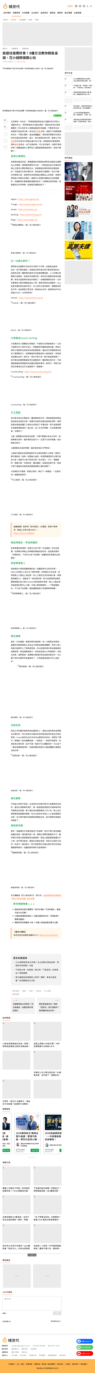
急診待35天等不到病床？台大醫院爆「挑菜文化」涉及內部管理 (16, 1247)
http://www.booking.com (31, 214)
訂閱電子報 (32, 1355)
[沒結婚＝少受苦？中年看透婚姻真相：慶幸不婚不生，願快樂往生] (47, 1233)
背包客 (39, 991)
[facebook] (76, 6)
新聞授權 (29, 1364)
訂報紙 (67, 1364)
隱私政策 (62, 1355)
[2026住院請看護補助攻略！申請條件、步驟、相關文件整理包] (69, 114)
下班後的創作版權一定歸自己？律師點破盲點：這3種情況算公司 (47, 1189)
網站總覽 (83, 1364)
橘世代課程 (15, 1352)
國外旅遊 (16, 991)
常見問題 (42, 1355)
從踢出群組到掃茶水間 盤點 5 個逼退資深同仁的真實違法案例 (82, 93)
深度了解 (10, 1150)
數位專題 (68, 12)
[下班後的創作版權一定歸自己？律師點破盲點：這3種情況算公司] (47, 1176)
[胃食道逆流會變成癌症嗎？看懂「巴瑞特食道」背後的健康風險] (69, 121)
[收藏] (5, 140)
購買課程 (70, 6)
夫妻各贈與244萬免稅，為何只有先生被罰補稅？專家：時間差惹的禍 (16, 1218)
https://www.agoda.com (28, 199)
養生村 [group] (6, 20)
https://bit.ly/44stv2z (49, 935)
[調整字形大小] (5, 146)
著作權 (44, 1364)
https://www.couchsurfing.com (37, 371)
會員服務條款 (52, 1355)
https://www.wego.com (28, 219)
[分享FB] (5, 120)
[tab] (28, 1157)
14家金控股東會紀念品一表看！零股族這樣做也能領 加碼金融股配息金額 (16, 1045)
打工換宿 (48, 991)
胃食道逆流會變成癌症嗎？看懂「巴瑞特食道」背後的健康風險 (82, 120)
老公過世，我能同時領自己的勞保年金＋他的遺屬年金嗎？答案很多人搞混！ (82, 107)
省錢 (24, 991)
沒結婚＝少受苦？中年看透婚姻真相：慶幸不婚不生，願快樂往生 (47, 1247)
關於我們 (75, 1364)
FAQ (18, 1364)
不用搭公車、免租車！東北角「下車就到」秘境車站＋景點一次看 (82, 86)
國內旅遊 (16, 994)
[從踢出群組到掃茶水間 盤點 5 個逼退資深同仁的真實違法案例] (69, 93)
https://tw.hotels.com (27, 209)
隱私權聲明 (51, 1364)
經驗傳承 (25, 48)
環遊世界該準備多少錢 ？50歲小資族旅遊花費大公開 (36, 922)
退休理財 (7, 12)
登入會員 (23, 1355)
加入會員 (14, 1355)
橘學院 (60, 12)
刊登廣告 (11, 1364)
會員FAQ (24, 1352)
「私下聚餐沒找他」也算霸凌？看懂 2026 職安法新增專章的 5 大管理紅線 (47, 1218)
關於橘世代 (15, 1349)
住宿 (31, 991)
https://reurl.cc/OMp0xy (24, 533)
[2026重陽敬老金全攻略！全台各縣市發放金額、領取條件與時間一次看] (69, 80)
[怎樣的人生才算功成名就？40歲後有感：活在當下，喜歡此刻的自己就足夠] (47, 1060)
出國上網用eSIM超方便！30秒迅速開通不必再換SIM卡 (47, 1045)
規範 (4, 1313)
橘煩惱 (52, 12)
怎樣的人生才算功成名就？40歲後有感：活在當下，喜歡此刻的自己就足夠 (47, 1073)
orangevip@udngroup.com (21, 1346)
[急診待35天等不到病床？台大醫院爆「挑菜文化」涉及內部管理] (16, 1233)
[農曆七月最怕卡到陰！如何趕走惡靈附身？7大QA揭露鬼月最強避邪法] (16, 1176)
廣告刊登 (25, 1349)
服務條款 (37, 1364)
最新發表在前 (55, 1321)
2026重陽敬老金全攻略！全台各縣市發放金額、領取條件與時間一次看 (82, 80)
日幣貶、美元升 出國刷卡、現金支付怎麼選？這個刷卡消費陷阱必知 (16, 1102)
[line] (80, 6)
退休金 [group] (14, 20)
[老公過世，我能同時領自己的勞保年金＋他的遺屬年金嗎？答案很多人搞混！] (69, 107)
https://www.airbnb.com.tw (31, 297)
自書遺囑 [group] (23, 20)
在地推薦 (25, 12)
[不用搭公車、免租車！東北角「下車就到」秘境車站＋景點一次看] (69, 87)
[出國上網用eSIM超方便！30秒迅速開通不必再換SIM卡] (47, 1031)
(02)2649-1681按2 (39, 1346)
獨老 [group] (37, 20)
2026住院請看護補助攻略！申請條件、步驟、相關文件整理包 (82, 114)
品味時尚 (44, 12)
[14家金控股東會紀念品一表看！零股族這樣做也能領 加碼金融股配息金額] (16, 1031)
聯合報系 (60, 1364)
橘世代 (5, 48)
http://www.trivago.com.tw (30, 204)
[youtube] (84, 6)
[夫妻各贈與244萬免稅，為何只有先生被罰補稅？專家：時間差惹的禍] (16, 1204)
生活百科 (35, 12)
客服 (22, 1364)
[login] (87, 6)
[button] (90, 6)
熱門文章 (68, 73)
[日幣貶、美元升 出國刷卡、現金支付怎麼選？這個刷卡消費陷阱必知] (16, 1089)
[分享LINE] (5, 126)
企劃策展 (77, 12)
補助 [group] (30, 20)
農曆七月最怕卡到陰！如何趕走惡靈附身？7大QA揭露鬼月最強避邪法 (16, 1189)
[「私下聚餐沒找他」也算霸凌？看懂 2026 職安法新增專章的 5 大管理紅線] (47, 1204)
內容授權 (33, 1349)
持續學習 (16, 12)
